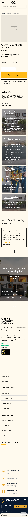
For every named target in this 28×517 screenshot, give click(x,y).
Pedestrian (8, 294)
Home (3, 13)
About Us (3, 366)
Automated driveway (8, 291)
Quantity (3, 66)
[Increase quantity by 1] (14, 69)
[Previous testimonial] (12, 251)
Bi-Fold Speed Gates (6, 398)
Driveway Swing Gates (7, 420)
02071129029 (4, 515)
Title (9, 60)
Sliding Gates (5, 425)
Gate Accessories (6, 463)
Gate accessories (17, 297)
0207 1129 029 (8, 506)
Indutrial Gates (5, 408)
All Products (4, 371)
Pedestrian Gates (6, 430)
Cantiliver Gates (5, 393)
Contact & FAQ (5, 376)
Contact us (7, 83)
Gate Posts (4, 458)
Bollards (8, 297)
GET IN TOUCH (19, 506)
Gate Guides (4, 381)
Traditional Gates (6, 435)
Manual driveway (21, 291)
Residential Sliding (18, 294)
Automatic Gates (6, 403)
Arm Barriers (4, 447)
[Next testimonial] (16, 251)
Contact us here (7, 105)
